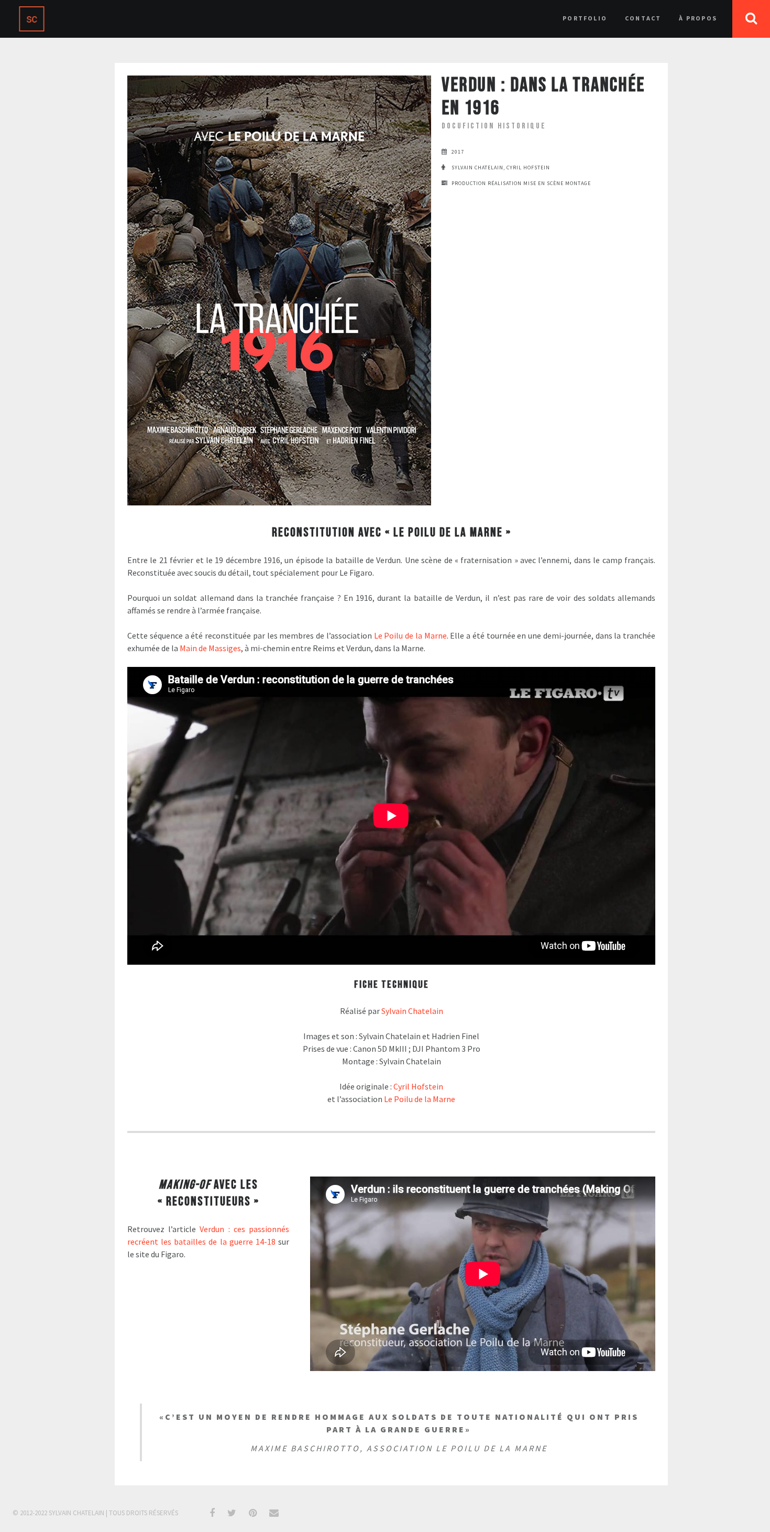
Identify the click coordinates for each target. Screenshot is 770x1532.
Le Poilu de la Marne (410, 635)
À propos (698, 18)
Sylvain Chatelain (412, 1011)
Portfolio (585, 18)
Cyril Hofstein (418, 1086)
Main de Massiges (210, 648)
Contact (643, 18)
